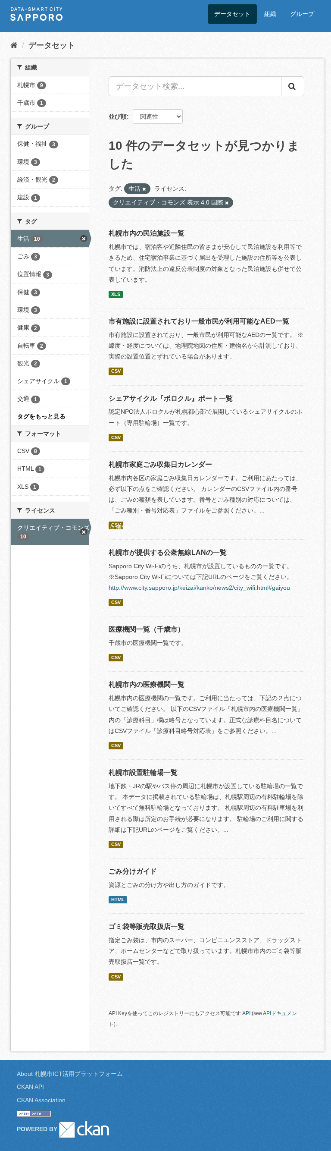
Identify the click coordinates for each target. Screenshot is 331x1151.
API (246, 1013)
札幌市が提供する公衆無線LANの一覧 (168, 552)
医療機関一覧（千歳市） (146, 629)
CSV (116, 371)
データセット (232, 13)
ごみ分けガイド (133, 871)
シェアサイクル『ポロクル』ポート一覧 (171, 398)
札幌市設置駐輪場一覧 (143, 772)
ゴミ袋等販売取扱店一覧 (146, 926)
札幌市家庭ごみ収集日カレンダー (160, 464)
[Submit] (292, 86)
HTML (118, 899)
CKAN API (30, 1086)
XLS (115, 294)
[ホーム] (14, 45)
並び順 (118, 116)
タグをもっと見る (41, 416)
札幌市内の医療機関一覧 (146, 684)
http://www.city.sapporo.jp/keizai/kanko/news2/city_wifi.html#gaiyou (199, 587)
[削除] (144, 189)
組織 (270, 13)
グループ (302, 13)
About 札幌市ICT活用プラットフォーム (70, 1073)
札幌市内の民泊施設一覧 (146, 233)
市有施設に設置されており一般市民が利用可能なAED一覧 (199, 321)
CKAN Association (41, 1100)
